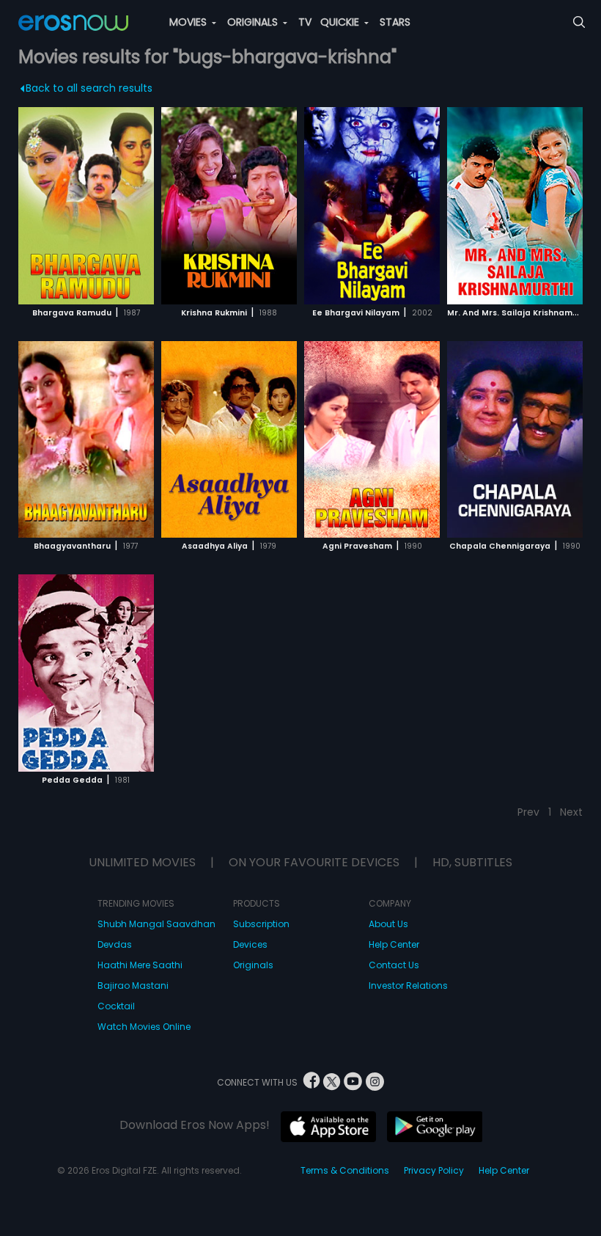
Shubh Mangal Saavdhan (156, 924)
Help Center (394, 944)
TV (304, 22)
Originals (253, 965)
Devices (250, 944)
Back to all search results (89, 88)
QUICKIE (341, 22)
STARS (395, 22)
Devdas (114, 944)
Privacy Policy (434, 1170)
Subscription (261, 924)
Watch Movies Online (144, 1026)
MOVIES (189, 22)
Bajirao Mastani (133, 985)
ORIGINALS (254, 22)
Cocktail (116, 1006)
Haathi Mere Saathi (139, 965)
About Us (388, 924)
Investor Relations (408, 985)
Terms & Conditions (344, 1170)
